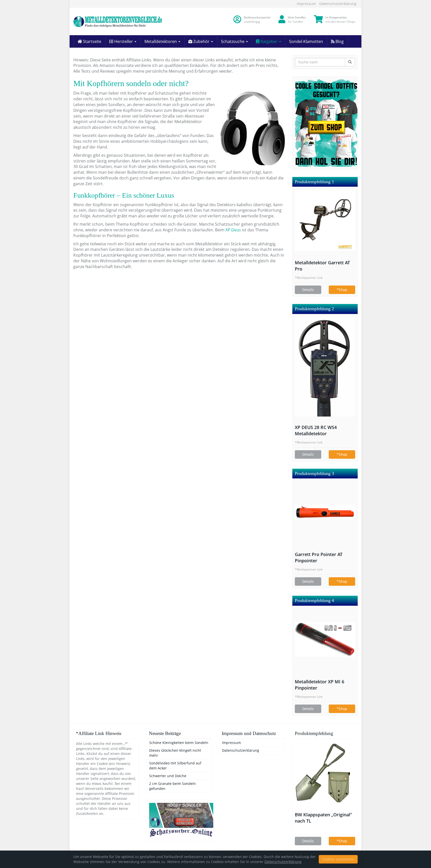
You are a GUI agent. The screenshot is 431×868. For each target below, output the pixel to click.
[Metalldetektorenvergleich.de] (118, 21)
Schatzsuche (233, 41)
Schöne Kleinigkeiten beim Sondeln (178, 742)
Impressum (306, 3)
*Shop (342, 289)
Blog (339, 41)
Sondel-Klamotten (306, 41)
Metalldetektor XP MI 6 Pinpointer (319, 685)
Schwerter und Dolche (167, 775)
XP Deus (233, 230)
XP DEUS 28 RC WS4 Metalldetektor (316, 430)
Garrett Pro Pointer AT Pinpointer (318, 557)
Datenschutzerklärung (337, 3)
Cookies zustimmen (338, 859)
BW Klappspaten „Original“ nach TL (323, 818)
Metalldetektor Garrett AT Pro (322, 266)
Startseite (91, 41)
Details (308, 289)
